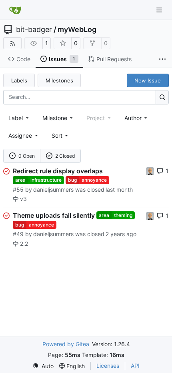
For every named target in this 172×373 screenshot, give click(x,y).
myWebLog (77, 30)
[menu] (60, 135)
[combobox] (19, 118)
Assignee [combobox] (20, 135)
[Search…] (162, 97)
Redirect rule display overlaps (58, 171)
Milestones (59, 80)
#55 (18, 189)
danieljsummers (53, 189)
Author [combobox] (133, 117)
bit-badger (34, 30)
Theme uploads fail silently (54, 215)
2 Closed (65, 156)
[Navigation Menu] (160, 9)
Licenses (107, 365)
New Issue (147, 80)
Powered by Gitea (65, 344)
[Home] (15, 10)
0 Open (26, 156)
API (135, 365)
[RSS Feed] (12, 43)
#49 (18, 234)
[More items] (162, 59)
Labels (19, 80)
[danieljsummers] (150, 170)
